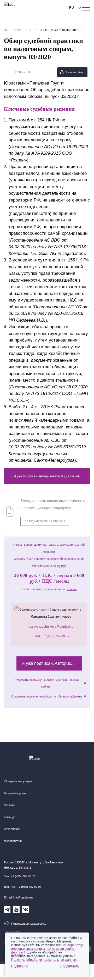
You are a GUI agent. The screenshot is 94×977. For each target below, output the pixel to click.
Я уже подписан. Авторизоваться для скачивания (50, 476)
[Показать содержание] (86, 8)
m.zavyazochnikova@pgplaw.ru (50, 626)
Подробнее (19, 966)
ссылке (61, 565)
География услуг (15, 793)
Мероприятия (13, 840)
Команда (9, 817)
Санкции (9, 805)
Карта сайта (12, 931)
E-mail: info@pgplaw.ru (18, 897)
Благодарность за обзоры (45, 521)
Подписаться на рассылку (28, 923)
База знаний (12, 828)
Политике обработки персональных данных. (44, 960)
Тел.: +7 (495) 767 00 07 (52, 636)
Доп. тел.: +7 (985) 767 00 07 (22, 886)
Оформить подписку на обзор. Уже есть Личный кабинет (46, 683)
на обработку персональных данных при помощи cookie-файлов (47, 948)
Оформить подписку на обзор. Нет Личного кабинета (46, 696)
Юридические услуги (18, 781)
